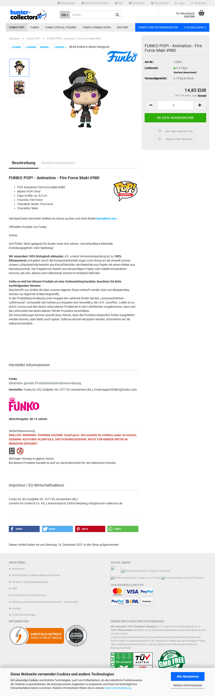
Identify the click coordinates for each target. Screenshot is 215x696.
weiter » (45, 47)
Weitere (122, 27)
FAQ (120, 3)
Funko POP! (16, 27)
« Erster (16, 47)
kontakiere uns (106, 218)
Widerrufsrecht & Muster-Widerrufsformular (36, 575)
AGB (14, 588)
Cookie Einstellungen (24, 614)
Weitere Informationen (187, 685)
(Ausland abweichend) (185, 72)
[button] (160, 3)
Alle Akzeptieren (188, 676)
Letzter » (60, 47)
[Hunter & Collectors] (31, 14)
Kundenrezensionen (58, 163)
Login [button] (181, 3)
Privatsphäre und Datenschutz (29, 595)
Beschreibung (23, 163)
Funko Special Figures (60, 27)
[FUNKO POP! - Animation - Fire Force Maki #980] (85, 97)
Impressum (18, 568)
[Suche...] (117, 15)
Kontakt (16, 608)
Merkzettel (199, 3)
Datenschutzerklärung (118, 687)
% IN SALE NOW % (195, 27)
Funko (34, 27)
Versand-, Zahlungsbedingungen (30, 582)
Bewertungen (67, 3)
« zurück (30, 47)
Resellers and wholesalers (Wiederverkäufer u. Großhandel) (45, 601)
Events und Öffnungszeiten (158, 27)
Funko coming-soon (97, 27)
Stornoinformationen (96, 3)
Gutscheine (138, 3)
